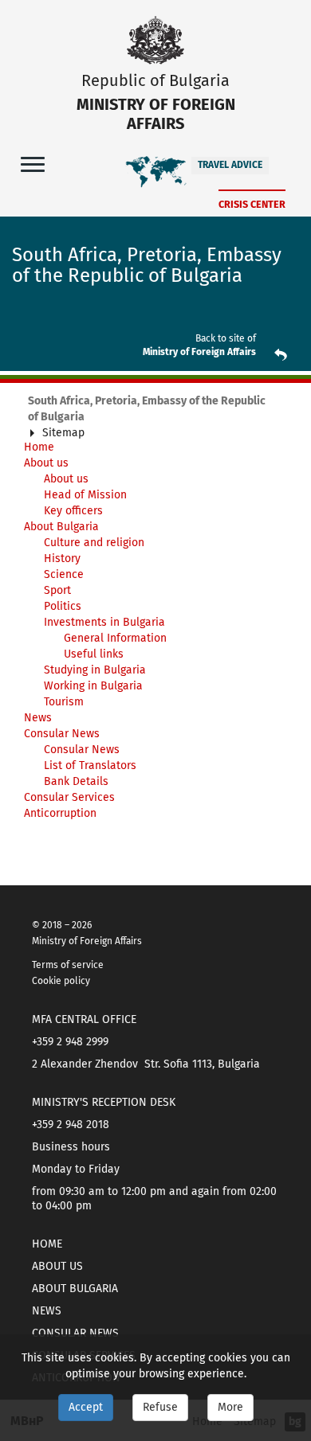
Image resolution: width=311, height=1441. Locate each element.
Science (64, 574)
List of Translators (90, 765)
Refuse (160, 1407)
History (62, 558)
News (38, 717)
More (230, 1407)
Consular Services (69, 797)
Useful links (94, 654)
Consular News (62, 733)
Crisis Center (251, 204)
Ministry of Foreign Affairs (199, 351)
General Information (115, 638)
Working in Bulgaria (93, 686)
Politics (62, 606)
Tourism (64, 702)
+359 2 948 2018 (70, 1124)
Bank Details (76, 781)
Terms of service (68, 964)
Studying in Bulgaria (95, 670)
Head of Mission (85, 495)
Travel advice (230, 164)
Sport (57, 590)
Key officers (73, 510)
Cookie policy (61, 980)
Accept (86, 1407)
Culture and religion (94, 542)
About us (46, 463)
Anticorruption (60, 813)
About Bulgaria (61, 526)
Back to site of (225, 338)
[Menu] (32, 163)
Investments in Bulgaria (104, 622)
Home (47, 1244)
